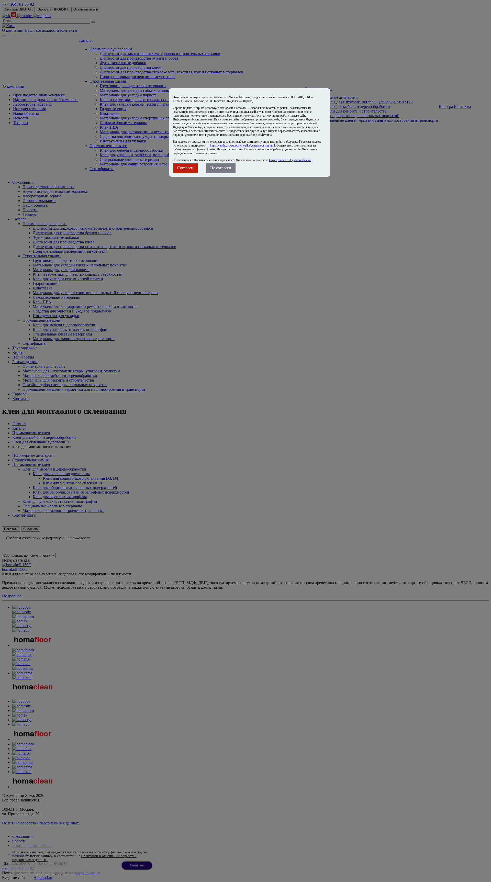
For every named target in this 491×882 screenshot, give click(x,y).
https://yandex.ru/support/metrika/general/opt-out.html (242, 145)
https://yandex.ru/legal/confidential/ (290, 160)
